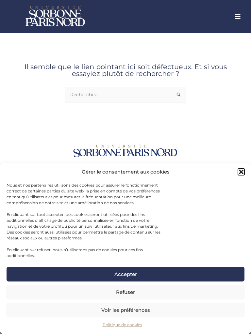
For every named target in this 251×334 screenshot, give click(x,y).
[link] (72, 16)
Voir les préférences (125, 310)
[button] (241, 172)
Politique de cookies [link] (122, 324)
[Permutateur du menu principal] (238, 17)
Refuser (125, 292)
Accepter (125, 274)
